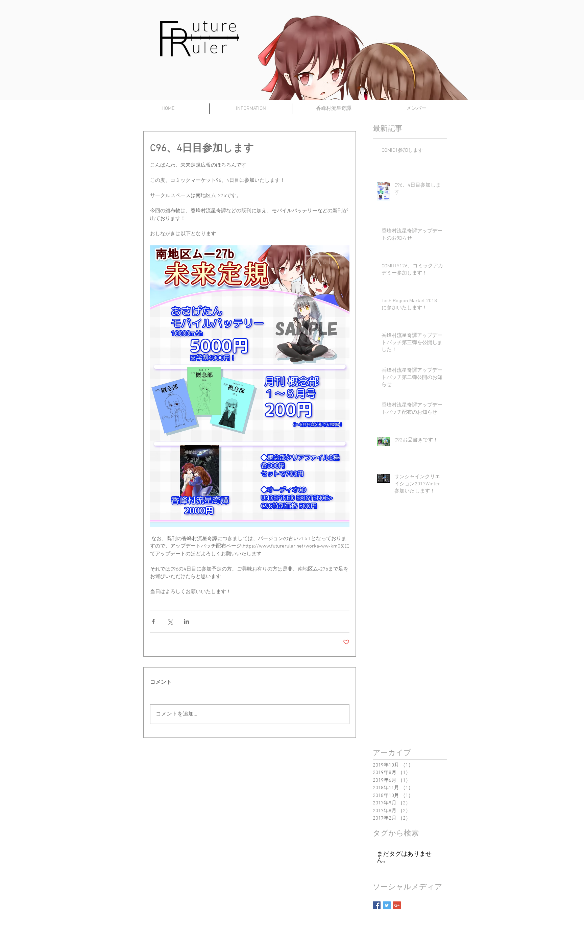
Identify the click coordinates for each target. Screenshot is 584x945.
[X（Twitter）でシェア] (170, 621)
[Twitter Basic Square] (387, 905)
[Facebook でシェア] (153, 621)
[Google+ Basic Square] (397, 905)
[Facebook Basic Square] (377, 905)
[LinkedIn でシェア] (186, 621)
